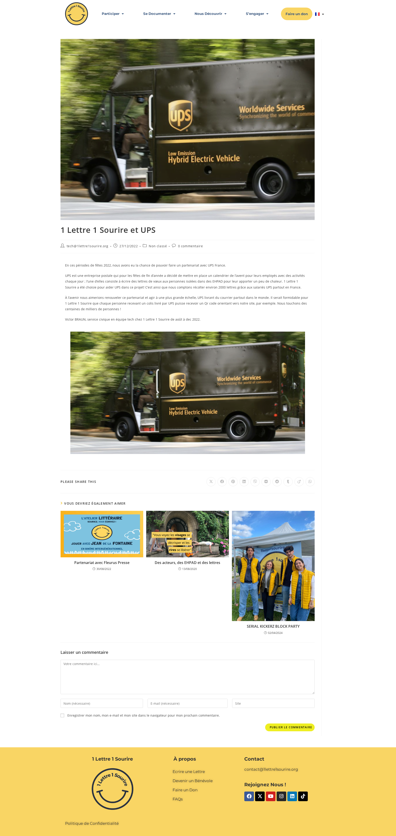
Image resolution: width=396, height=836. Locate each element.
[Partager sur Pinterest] (233, 481)
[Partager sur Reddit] (277, 481)
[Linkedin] (292, 796)
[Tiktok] (303, 796)
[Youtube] (270, 796)
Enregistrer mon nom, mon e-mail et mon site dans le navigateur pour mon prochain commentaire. (143, 715)
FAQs (178, 799)
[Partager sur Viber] (255, 481)
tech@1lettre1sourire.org (87, 246)
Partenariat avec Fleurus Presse (101, 562)
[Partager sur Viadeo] (299, 481)
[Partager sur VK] (266, 481)
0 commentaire (190, 246)
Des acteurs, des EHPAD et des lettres (187, 562)
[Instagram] (281, 796)
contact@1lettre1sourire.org (271, 769)
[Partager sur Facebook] (222, 481)
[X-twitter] (260, 796)
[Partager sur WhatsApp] (310, 481)
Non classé (158, 246)
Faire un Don (185, 790)
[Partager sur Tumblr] (288, 481)
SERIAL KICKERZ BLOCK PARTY (273, 626)
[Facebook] (249, 796)
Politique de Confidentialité (92, 823)
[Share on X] (211, 481)
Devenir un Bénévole (193, 780)
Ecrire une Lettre (189, 771)
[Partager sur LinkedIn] (244, 481)
